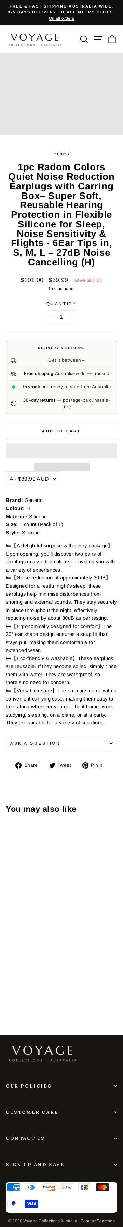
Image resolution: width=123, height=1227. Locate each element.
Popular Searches (98, 1220)
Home (59, 153)
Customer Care (32, 1112)
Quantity (61, 303)
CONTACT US (25, 1138)
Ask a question (35, 743)
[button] (61, 450)
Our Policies (29, 1086)
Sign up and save (35, 1164)
